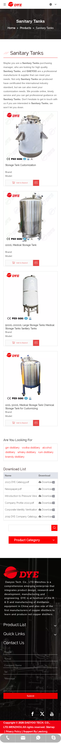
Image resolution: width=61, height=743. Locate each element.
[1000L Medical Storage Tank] (30, 216)
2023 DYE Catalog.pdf (17, 482)
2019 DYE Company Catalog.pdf (22, 516)
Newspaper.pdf (13, 489)
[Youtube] (52, 714)
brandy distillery (14, 456)
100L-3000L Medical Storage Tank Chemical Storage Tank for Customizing (29, 407)
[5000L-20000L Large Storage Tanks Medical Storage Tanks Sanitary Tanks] (30, 296)
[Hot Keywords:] (54, 528)
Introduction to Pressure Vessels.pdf (25, 496)
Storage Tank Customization (20, 165)
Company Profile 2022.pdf (19, 503)
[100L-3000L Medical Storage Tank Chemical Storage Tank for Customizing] (30, 376)
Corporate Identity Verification (21, 509)
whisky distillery (26, 452)
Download (47, 482)
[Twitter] (42, 714)
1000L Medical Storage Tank (20, 245)
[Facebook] (32, 714)
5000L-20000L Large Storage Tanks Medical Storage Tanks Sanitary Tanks (29, 327)
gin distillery (12, 447)
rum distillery (45, 452)
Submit (30, 696)
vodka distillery (31, 447)
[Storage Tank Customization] (30, 136)
